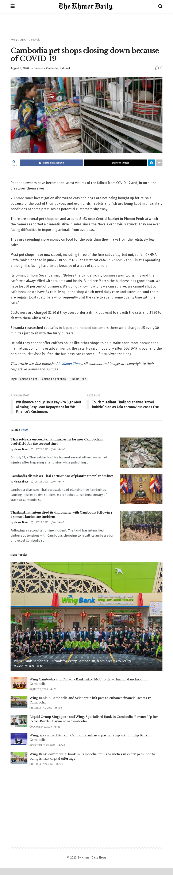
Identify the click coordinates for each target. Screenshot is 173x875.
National (64, 68)
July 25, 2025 (41, 449)
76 (54, 689)
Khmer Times (72, 364)
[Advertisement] (86, 25)
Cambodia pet (28, 379)
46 (62, 522)
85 (58, 726)
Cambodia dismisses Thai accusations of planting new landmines (62, 476)
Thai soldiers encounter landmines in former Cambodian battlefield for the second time (57, 442)
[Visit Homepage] (86, 6)
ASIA (23, 39)
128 (61, 764)
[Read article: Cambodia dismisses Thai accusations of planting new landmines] (141, 489)
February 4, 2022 (42, 707)
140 (63, 449)
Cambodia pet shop (54, 379)
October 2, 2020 (42, 726)
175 (41, 666)
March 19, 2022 (25, 666)
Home (14, 39)
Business (39, 68)
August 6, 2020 (20, 68)
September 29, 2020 (43, 745)
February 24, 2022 (43, 764)
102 (59, 707)
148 (63, 745)
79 (62, 481)
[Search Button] (160, 6)
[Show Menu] (13, 6)
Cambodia (34, 39)
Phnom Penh (78, 379)
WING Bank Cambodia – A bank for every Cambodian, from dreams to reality (72, 661)
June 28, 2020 (40, 689)
